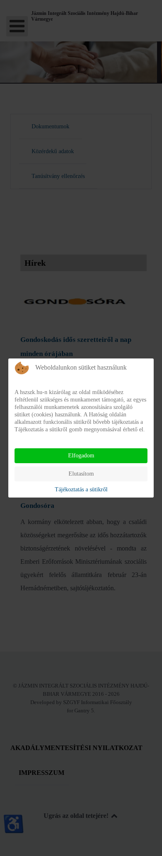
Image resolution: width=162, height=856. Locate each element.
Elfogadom (81, 455)
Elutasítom (81, 474)
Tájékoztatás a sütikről (81, 489)
